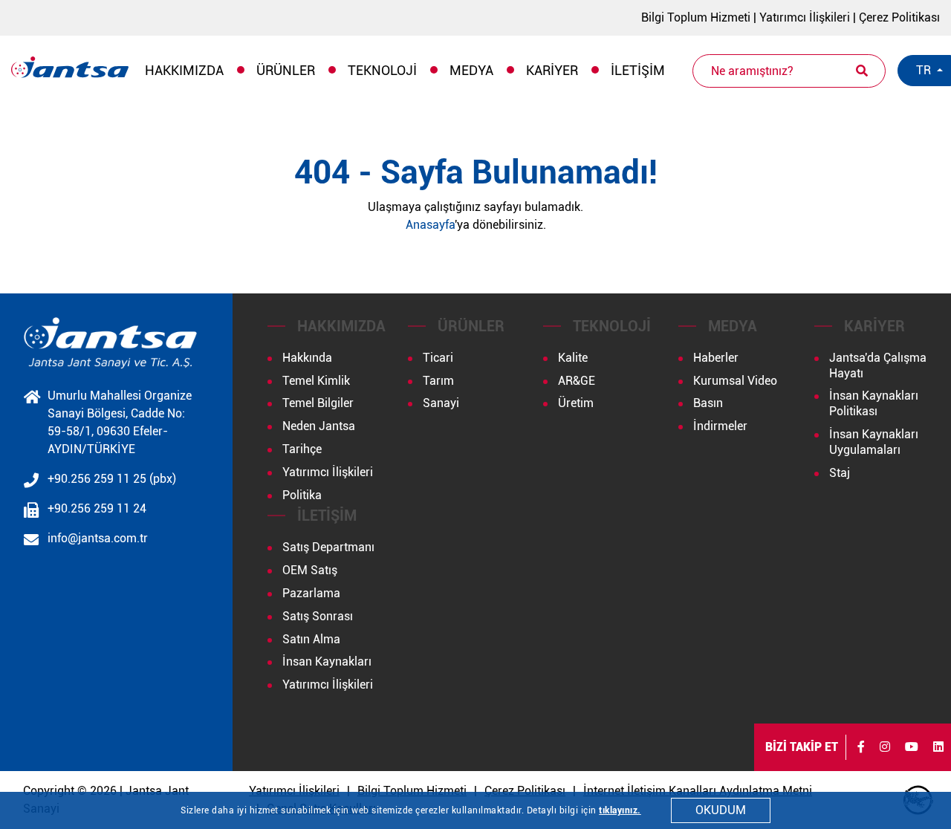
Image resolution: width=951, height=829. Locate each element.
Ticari (438, 358)
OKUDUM (720, 810)
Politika (302, 495)
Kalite (573, 358)
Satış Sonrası (317, 616)
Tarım (438, 381)
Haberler (716, 358)
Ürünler (285, 70)
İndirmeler (720, 426)
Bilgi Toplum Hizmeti (695, 17)
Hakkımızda (184, 70)
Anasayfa (430, 225)
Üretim (576, 403)
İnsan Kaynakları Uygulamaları (873, 442)
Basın (708, 403)
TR (925, 70)
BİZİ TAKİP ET (801, 747)
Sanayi (441, 403)
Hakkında (307, 358)
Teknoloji (382, 70)
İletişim (638, 70)
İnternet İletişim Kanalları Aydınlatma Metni (697, 791)
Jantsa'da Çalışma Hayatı (877, 365)
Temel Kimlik (316, 381)
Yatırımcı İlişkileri (804, 17)
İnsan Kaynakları (326, 661)
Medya (471, 70)
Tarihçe (302, 449)
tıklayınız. (620, 810)
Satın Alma (311, 639)
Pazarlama (311, 593)
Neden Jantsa (318, 426)
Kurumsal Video (735, 381)
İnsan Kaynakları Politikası (873, 403)
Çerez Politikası (899, 17)
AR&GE (576, 381)
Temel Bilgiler (318, 403)
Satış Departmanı (328, 547)
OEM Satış (309, 570)
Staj (839, 473)
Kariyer (552, 70)
